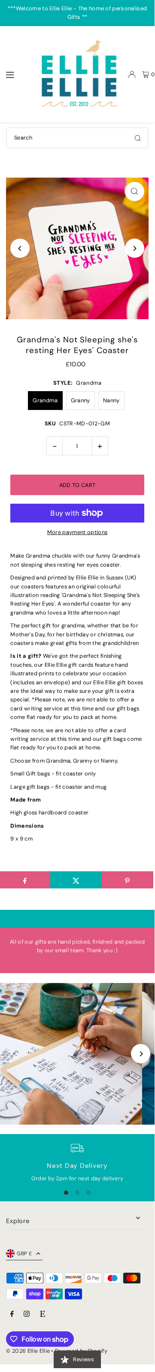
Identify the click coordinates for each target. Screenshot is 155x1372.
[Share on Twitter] (76, 879)
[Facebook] (12, 1314)
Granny (80, 400)
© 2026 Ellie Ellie (28, 1350)
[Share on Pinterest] (127, 879)
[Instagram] (27, 1314)
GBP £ (24, 1253)
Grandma (45, 400)
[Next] (134, 248)
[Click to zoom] (134, 191)
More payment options (77, 532)
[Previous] (20, 248)
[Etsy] (42, 1314)
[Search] (138, 138)
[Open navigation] (16, 74)
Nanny (111, 400)
